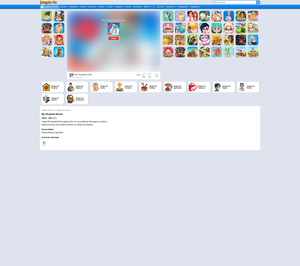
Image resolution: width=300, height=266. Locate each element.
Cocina (128, 7)
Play (113, 38)
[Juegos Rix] (48, 2)
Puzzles (160, 7)
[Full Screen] (156, 76)
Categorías (194, 7)
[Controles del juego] (139, 76)
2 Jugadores (183, 7)
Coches (101, 7)
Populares (73, 7)
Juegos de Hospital (63, 110)
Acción (83, 7)
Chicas (110, 7)
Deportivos (170, 7)
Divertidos (137, 7)
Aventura (92, 7)
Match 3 (147, 7)
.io (154, 7)
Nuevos (63, 7)
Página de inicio (51, 7)
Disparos (118, 7)
